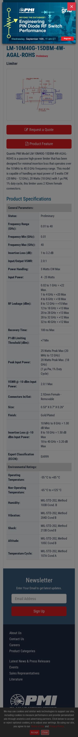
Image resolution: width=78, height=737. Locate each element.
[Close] (71, 6)
